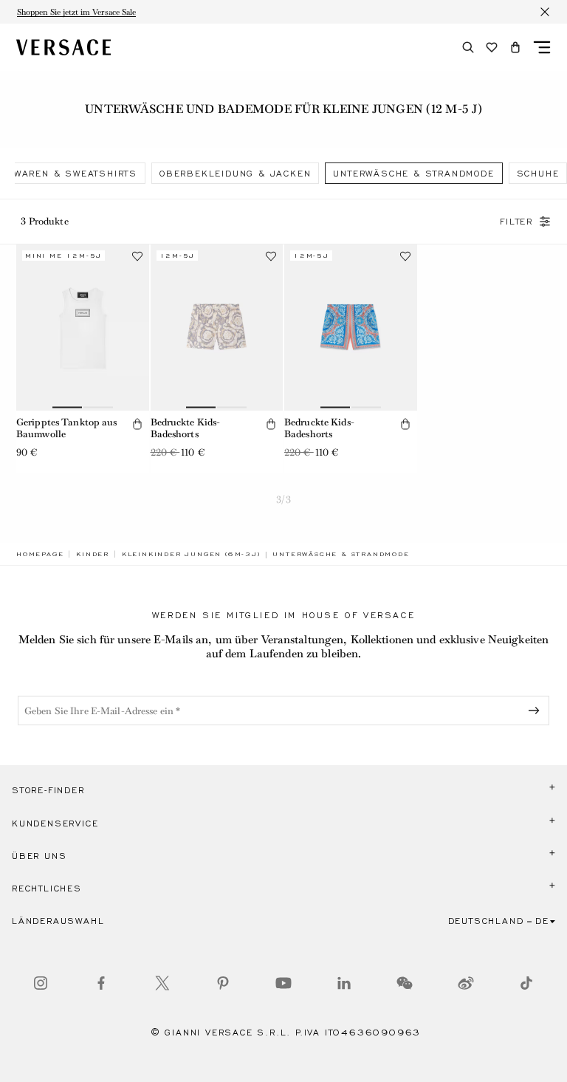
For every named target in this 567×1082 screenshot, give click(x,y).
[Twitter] (162, 983)
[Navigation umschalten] (542, 47)
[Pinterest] (223, 983)
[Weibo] (466, 983)
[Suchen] (468, 47)
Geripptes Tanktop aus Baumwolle (66, 428)
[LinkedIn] (344, 983)
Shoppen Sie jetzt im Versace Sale (76, 12)
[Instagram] (40, 983)
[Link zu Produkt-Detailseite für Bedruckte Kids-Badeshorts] (217, 327)
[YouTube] (283, 983)
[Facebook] (101, 983)
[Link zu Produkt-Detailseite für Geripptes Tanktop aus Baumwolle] (82, 327)
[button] (515, 47)
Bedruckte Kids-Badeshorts (186, 428)
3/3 (283, 499)
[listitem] (235, 173)
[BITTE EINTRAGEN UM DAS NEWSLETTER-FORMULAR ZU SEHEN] (536, 710)
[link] (39, 554)
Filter (516, 221)
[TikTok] (526, 983)
